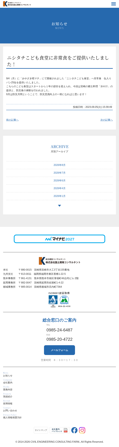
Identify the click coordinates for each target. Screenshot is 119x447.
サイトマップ (41, 430)
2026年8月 (60, 165)
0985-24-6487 (59, 330)
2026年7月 (60, 172)
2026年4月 (60, 188)
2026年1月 (60, 196)
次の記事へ (106, 120)
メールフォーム (59, 350)
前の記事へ (12, 120)
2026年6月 (60, 180)
